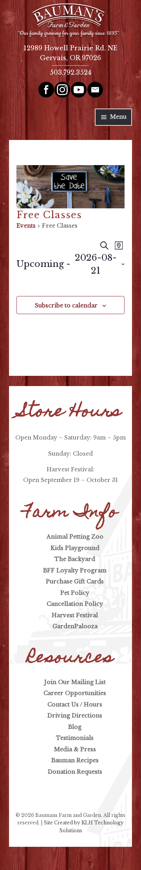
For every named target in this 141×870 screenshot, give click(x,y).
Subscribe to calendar (66, 305)
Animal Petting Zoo (75, 536)
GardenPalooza (75, 626)
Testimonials (75, 737)
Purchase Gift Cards (75, 581)
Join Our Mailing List (75, 682)
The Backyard (74, 559)
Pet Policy (74, 592)
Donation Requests (75, 771)
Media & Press (75, 749)
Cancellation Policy (75, 603)
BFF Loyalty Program (75, 570)
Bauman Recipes (75, 760)
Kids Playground (75, 548)
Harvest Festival (75, 615)
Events (26, 225)
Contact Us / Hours (74, 704)
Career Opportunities (74, 693)
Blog (74, 726)
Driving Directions (74, 715)
